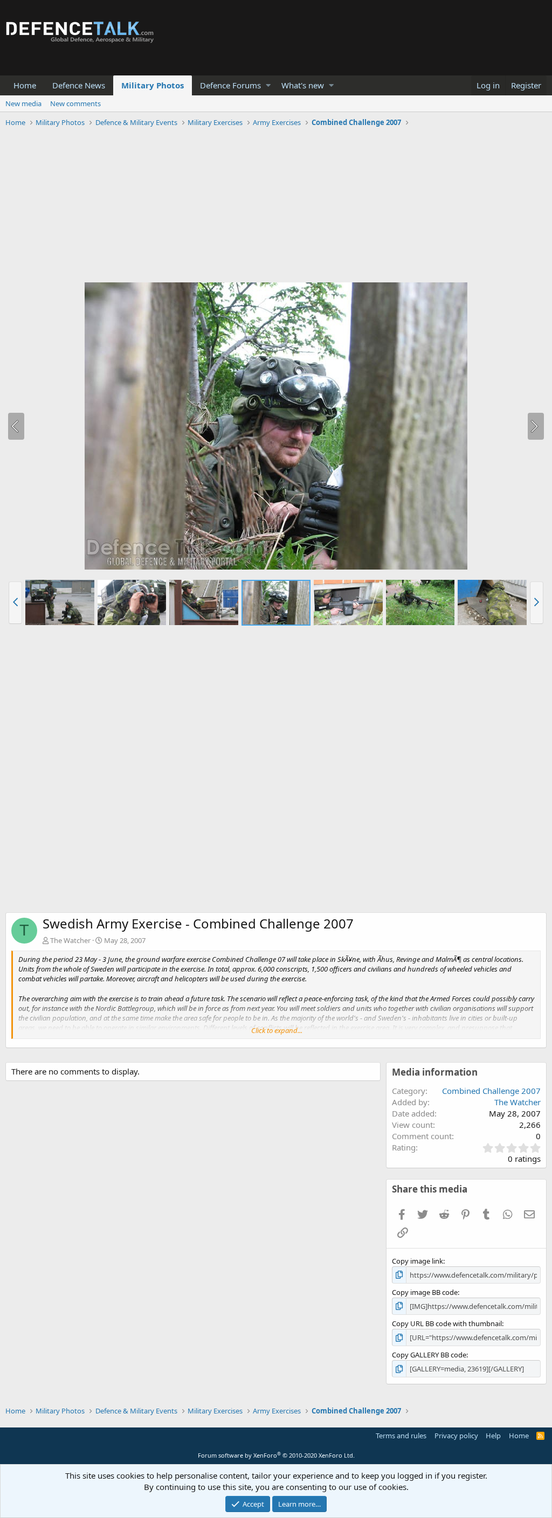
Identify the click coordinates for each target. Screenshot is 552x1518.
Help (493, 1435)
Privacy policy (456, 1435)
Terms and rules (401, 1435)
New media (23, 103)
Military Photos (152, 85)
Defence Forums (230, 85)
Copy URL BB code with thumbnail (447, 1323)
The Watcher (70, 940)
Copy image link (417, 1261)
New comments (75, 103)
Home (24, 85)
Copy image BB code (425, 1292)
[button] (268, 85)
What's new (302, 85)
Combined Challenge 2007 (491, 1090)
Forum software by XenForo (276, 1455)
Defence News (78, 85)
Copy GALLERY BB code (429, 1355)
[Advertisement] (276, 206)
